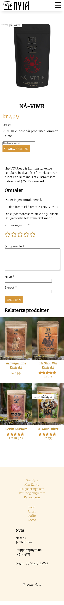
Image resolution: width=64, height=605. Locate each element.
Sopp (31, 507)
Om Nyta (32, 480)
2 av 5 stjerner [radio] (14, 233)
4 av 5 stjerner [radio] (26, 233)
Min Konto (32, 484)
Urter (32, 511)
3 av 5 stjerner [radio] (20, 233)
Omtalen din (14, 246)
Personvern (32, 497)
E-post (11, 287)
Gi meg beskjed (16, 148)
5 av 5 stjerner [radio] (33, 233)
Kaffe (32, 515)
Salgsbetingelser (32, 489)
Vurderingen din (17, 225)
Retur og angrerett (32, 493)
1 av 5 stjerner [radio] (8, 233)
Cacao (32, 520)
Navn (9, 276)
